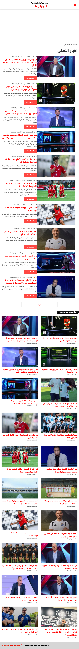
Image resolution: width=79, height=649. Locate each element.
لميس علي (28, 205)
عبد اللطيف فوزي (27, 57)
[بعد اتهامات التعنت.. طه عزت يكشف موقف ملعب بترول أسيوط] (59, 456)
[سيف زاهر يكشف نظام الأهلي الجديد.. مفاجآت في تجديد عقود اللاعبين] (56, 93)
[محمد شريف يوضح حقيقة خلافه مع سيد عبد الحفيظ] (56, 214)
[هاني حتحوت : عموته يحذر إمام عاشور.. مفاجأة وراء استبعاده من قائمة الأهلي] (56, 117)
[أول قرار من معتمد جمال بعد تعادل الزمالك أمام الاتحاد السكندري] (20, 617)
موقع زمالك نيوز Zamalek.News (11, 645)
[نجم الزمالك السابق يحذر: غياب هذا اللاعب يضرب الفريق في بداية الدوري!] (20, 553)
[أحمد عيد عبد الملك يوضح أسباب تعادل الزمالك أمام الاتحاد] (20, 585)
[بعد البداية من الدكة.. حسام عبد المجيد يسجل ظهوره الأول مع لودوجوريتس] (59, 390)
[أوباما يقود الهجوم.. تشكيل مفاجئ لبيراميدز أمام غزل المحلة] (59, 423)
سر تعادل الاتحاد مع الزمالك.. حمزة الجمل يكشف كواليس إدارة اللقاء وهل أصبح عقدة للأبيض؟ (60, 632)
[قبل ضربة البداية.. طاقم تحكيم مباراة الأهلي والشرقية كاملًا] (56, 190)
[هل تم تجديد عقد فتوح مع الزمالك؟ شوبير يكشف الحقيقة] (59, 553)
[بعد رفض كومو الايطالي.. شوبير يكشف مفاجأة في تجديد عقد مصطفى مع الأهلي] (56, 141)
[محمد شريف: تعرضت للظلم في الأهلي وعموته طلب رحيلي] (56, 239)
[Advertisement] (39, 25)
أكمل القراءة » (30, 78)
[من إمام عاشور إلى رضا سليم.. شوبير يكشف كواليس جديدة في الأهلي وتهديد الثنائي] (56, 66)
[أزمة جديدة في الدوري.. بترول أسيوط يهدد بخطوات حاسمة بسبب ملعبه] (20, 488)
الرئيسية (73, 45)
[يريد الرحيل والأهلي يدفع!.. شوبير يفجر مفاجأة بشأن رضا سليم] (56, 262)
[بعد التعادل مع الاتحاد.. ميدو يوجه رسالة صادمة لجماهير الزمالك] (59, 488)
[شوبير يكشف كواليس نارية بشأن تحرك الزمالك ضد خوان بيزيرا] (59, 585)
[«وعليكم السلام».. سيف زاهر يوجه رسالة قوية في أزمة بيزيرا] (59, 357)
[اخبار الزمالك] (39, 4)
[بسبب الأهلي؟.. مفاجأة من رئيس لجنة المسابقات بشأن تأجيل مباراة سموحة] (56, 287)
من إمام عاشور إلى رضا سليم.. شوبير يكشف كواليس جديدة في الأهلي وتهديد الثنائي (20, 62)
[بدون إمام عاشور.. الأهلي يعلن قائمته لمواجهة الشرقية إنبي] (56, 166)
